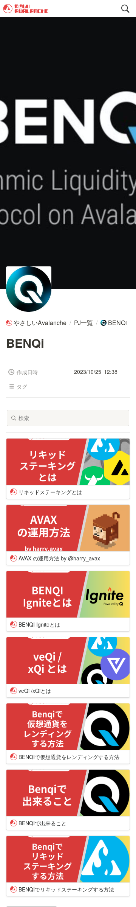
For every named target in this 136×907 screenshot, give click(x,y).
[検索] (125, 8)
